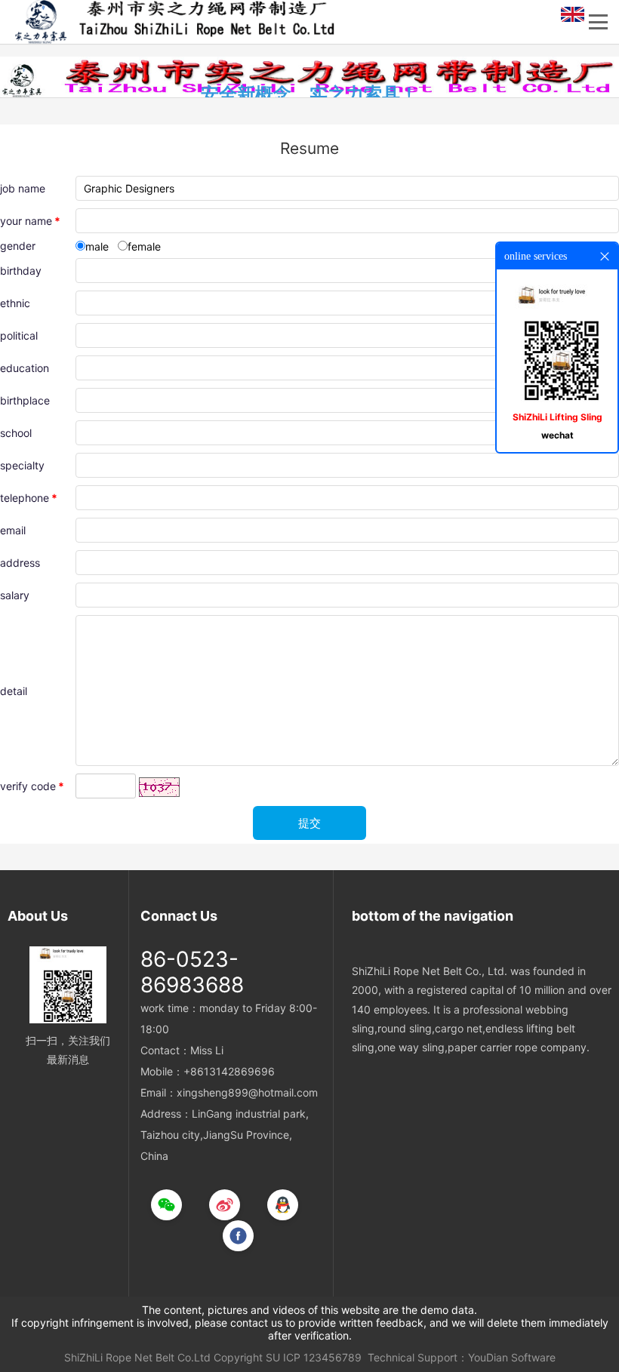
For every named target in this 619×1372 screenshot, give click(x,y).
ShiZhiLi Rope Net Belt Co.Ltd (137, 1357)
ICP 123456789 (322, 1357)
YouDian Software (512, 1357)
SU (273, 1357)
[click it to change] (159, 787)
